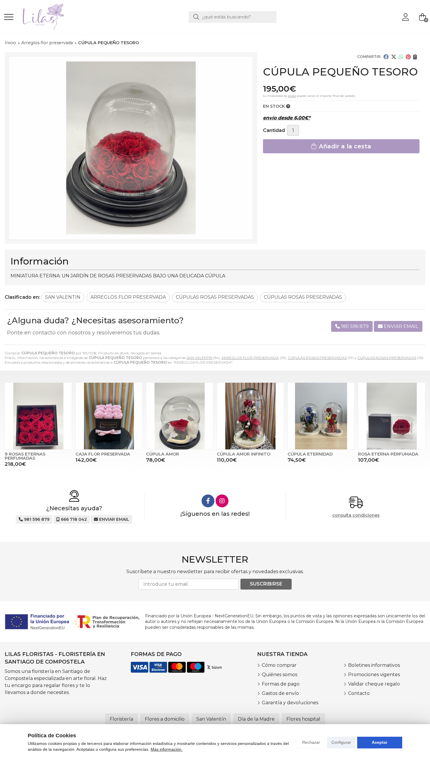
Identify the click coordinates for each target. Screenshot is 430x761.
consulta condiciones (356, 515)
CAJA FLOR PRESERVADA (102, 454)
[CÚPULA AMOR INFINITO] (250, 416)
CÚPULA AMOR (162, 454)
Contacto (359, 693)
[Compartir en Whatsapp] (401, 57)
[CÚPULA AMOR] (179, 416)
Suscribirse (266, 584)
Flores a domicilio (165, 719)
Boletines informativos (374, 665)
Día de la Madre (256, 719)
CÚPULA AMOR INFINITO (243, 454)
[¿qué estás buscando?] (232, 17)
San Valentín (211, 719)
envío (292, 96)
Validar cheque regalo (374, 684)
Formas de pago (281, 684)
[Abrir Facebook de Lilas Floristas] (208, 501)
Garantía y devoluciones (290, 702)
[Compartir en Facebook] (386, 57)
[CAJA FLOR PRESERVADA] (109, 416)
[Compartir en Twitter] (393, 57)
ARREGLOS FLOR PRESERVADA (250, 357)
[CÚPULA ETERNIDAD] (321, 416)
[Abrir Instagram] (222, 501)
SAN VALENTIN (199, 357)
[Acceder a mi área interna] (405, 17)
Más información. (167, 749)
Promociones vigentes (374, 674)
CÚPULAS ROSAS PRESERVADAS (317, 357)
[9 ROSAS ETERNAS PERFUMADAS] (38, 416)
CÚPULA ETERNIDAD (310, 454)
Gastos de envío (280, 693)
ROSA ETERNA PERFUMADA (388, 454)
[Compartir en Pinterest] (408, 57)
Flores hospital (303, 719)
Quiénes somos (279, 674)
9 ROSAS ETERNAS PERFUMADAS (25, 456)
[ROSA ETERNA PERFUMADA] (391, 416)
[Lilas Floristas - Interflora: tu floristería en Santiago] (43, 17)
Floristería (121, 719)
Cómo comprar (279, 665)
